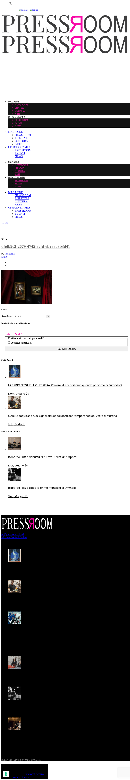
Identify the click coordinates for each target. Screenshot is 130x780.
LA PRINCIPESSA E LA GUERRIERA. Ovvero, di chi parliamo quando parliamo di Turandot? (65, 385)
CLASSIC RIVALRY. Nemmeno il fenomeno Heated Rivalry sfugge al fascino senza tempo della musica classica (60, 633)
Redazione (10, 254)
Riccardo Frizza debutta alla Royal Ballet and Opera (42, 457)
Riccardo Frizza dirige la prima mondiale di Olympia (42, 488)
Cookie (26, 777)
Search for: (7, 316)
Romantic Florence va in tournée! (30, 676)
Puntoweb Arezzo (34, 774)
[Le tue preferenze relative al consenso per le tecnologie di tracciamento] (6, 774)
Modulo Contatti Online (14, 537)
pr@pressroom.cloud (12, 534)
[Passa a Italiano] (23, 10)
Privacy (16, 777)
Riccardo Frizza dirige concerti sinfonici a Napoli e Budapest (47, 737)
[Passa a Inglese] (34, 10)
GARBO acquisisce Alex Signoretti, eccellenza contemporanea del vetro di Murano (62, 416)
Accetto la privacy (21, 342)
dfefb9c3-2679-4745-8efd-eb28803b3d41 (35, 246)
